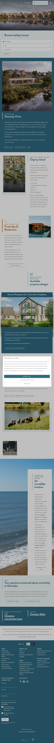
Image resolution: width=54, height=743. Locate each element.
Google (43, 368)
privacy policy (39, 368)
